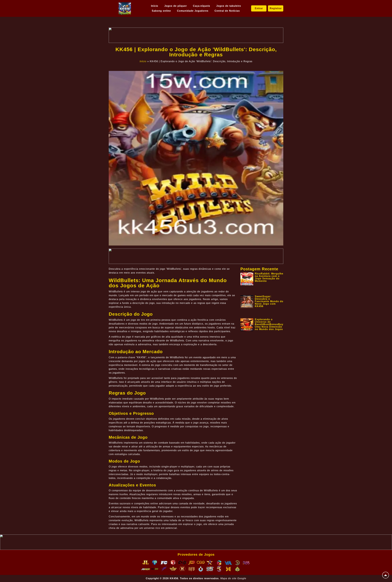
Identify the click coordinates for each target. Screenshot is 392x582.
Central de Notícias (227, 10)
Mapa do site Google (233, 578)
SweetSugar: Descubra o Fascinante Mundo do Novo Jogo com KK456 (269, 301)
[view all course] (385, 575)
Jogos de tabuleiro (228, 6)
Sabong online (161, 10)
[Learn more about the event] (196, 35)
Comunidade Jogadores (192, 10)
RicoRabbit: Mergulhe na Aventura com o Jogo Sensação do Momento (269, 277)
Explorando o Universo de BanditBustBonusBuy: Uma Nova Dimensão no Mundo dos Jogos (269, 324)
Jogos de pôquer (175, 6)
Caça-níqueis (201, 6)
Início (154, 6)
